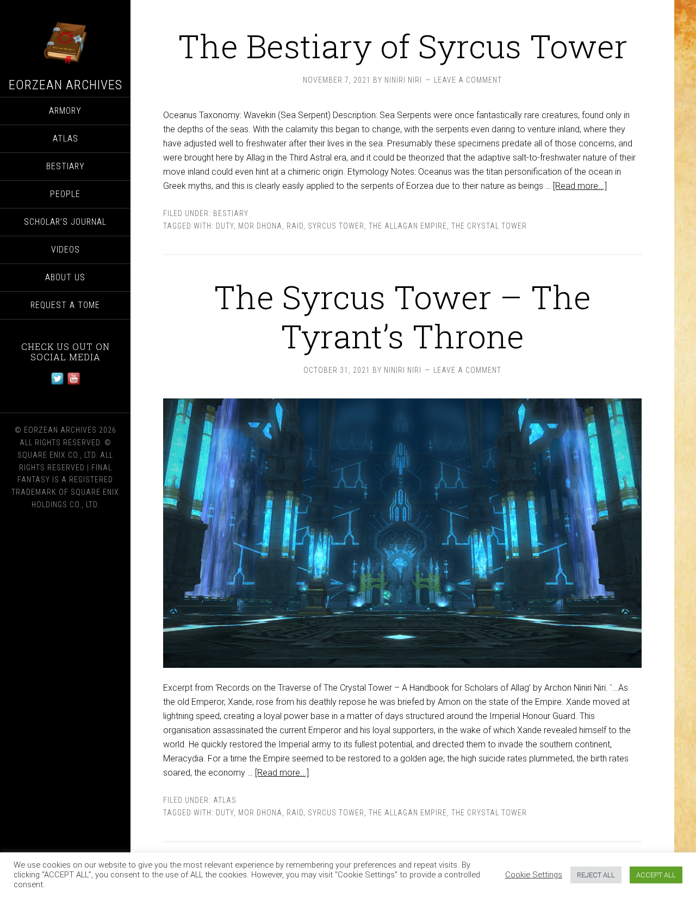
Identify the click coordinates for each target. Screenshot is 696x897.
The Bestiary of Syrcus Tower (402, 45)
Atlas (225, 800)
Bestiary (230, 213)
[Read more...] (580, 186)
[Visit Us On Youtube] (73, 383)
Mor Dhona (260, 226)
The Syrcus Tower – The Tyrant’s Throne (402, 316)
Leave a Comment (468, 80)
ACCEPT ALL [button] (656, 875)
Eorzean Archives (65, 85)
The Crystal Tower (489, 226)
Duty (225, 226)
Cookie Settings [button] (533, 875)
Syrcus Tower (336, 226)
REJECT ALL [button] (596, 875)
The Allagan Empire (408, 226)
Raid (295, 226)
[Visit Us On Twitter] (57, 383)
